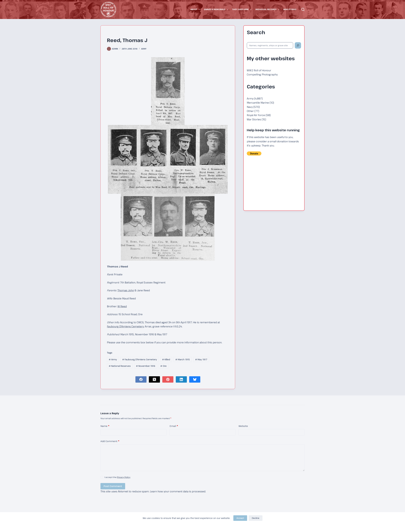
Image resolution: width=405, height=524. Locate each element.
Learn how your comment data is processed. (178, 491)
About (193, 9)
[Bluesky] (194, 379)
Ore (163, 365)
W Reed (122, 306)
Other (250, 111)
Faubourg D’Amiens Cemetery (125, 326)
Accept (240, 518)
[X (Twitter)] (154, 379)
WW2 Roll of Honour (259, 70)
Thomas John (125, 290)
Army (143, 48)
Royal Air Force (256, 115)
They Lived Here (240, 9)
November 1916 (145, 365)
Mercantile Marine (258, 102)
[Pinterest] (167, 379)
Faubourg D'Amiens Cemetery (139, 359)
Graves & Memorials (214, 9)
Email (174, 426)
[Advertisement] (274, 185)
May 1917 (201, 359)
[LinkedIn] (181, 379)
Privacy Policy (123, 477)
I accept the (117, 477)
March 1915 (182, 359)
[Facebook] (140, 379)
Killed (166, 359)
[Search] (303, 9)
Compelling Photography (262, 74)
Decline (255, 518)
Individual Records (265, 9)
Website (243, 426)
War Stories (289, 9)
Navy (250, 107)
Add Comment (109, 441)
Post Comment (113, 486)
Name (104, 426)
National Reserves (120, 365)
